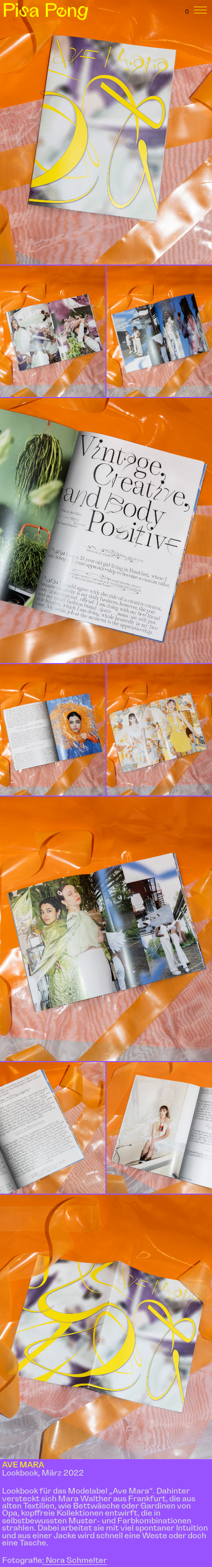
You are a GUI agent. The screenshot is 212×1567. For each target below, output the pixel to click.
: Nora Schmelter (74, 1559)
